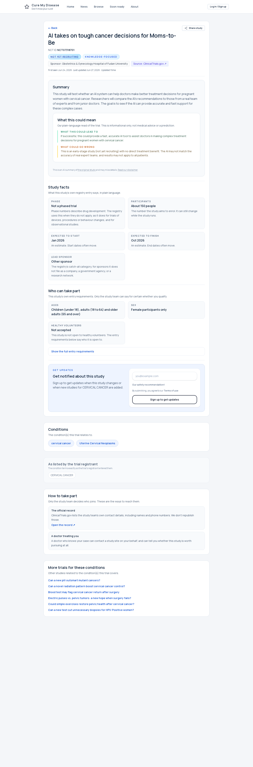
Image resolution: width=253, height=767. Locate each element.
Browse (99, 6)
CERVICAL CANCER (62, 475)
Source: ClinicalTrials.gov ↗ (150, 63)
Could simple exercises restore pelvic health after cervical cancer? (91, 604)
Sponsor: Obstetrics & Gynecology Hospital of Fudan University (89, 63)
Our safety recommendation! (148, 384)
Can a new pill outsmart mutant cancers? (74, 580)
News (84, 6)
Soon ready (117, 6)
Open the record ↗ (63, 525)
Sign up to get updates (164, 399)
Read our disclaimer (128, 169)
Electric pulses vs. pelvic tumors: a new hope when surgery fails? (89, 598)
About (134, 6)
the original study (87, 169)
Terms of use (171, 390)
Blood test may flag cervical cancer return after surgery (83, 592)
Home (70, 6)
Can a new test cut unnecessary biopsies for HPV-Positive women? (91, 610)
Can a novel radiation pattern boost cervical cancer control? (86, 586)
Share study (195, 28)
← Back (52, 28)
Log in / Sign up (218, 6)
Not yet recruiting (65, 56)
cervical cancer (61, 443)
